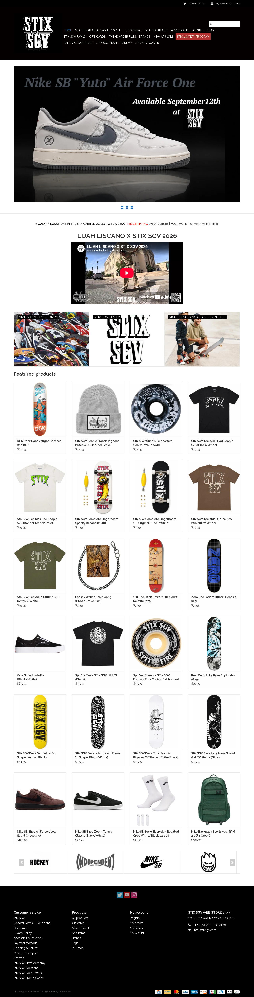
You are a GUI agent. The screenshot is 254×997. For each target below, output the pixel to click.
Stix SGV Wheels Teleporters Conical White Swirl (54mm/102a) (152, 443)
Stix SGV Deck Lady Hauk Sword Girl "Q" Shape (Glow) (213, 755)
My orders (136, 923)
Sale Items (78, 933)
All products (80, 918)
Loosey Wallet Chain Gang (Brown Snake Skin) (93, 599)
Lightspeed (65, 991)
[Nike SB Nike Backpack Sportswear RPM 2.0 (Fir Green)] (214, 799)
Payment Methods (25, 943)
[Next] (232, 862)
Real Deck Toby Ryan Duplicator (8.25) (213, 677)
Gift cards (97, 36)
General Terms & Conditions (32, 923)
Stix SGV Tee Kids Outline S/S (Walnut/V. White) (211, 521)
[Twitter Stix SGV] (120, 895)
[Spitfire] (155, 862)
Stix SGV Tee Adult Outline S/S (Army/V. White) (38, 599)
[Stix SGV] (38, 33)
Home (68, 30)
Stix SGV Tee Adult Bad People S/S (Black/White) (212, 443)
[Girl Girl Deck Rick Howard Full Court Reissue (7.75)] (156, 565)
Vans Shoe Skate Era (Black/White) (31, 677)
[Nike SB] (98, 862)
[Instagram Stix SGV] (134, 895)
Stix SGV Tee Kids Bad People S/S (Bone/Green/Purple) (37, 521)
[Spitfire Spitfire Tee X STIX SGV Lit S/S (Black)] (98, 643)
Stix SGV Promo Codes (29, 978)
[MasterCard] (175, 991)
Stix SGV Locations (26, 968)
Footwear (134, 30)
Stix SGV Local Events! (28, 973)
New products (81, 928)
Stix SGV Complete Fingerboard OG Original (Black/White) (154, 521)
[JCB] (211, 991)
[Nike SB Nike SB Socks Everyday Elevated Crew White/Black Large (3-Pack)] (156, 799)
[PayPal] (167, 991)
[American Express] (193, 991)
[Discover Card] (202, 991)
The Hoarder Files (122, 36)
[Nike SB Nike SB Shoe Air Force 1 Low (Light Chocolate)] (40, 799)
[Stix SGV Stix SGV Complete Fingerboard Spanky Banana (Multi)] (98, 487)
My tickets (136, 928)
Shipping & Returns (26, 948)
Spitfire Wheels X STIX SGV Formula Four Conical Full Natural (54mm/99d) (156, 677)
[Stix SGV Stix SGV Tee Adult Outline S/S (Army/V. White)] (40, 565)
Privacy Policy (23, 933)
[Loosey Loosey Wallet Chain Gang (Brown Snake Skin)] (98, 565)
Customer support (26, 953)
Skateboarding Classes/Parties (98, 30)
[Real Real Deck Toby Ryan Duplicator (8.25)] (214, 643)
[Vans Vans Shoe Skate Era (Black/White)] (40, 643)
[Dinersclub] (220, 991)
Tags (75, 943)
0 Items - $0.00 (197, 3)
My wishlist (137, 933)
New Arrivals (163, 36)
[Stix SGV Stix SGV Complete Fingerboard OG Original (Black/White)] (156, 487)
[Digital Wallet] (232, 991)
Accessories (180, 30)
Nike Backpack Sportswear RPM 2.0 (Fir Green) (213, 833)
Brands (144, 36)
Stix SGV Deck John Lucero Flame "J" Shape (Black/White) (97, 755)
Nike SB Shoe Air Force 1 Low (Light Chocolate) (36, 833)
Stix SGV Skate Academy (114, 42)
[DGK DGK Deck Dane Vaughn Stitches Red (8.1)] (40, 409)
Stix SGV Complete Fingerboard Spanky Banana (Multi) (96, 521)
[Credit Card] (158, 991)
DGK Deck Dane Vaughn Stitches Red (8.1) (39, 443)
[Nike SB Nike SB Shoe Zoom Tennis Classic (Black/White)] (98, 799)
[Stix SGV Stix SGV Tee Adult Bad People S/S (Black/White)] (214, 409)
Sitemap (19, 958)
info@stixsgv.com (205, 930)
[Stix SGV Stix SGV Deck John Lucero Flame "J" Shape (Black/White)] (98, 721)
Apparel (198, 30)
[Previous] (21, 862)
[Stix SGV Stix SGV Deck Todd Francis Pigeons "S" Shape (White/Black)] (156, 721)
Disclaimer (20, 928)
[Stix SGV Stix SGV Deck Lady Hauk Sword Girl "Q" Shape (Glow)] (214, 721)
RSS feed (78, 948)
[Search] (211, 24)
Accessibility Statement (28, 938)
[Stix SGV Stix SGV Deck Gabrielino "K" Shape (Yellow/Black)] (40, 721)
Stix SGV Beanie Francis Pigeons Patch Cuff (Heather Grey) (97, 443)
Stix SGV (19, 918)
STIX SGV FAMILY (75, 36)
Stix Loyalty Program (193, 36)
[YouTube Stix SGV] (127, 895)
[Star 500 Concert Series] (211, 862)
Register (135, 918)
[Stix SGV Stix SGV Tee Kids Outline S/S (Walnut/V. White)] (214, 487)
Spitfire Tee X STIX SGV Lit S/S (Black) (96, 677)
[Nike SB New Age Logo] (127, 134)
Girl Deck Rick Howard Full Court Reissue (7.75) (155, 599)
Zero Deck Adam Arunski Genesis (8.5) (213, 599)
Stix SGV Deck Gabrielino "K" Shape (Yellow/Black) (36, 755)
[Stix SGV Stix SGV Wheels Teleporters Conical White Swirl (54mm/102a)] (156, 409)
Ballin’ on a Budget (78, 42)
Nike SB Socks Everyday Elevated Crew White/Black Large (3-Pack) (156, 834)
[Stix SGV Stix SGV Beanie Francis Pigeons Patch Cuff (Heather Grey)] (98, 409)
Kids (211, 30)
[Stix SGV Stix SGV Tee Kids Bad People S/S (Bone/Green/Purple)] (40, 487)
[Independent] (42, 862)
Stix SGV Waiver (147, 42)
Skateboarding (156, 30)
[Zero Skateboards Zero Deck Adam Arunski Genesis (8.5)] (214, 565)
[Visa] (184, 991)
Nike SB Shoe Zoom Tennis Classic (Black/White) (93, 833)
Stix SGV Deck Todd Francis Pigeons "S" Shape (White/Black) (155, 755)
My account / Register (227, 3)
